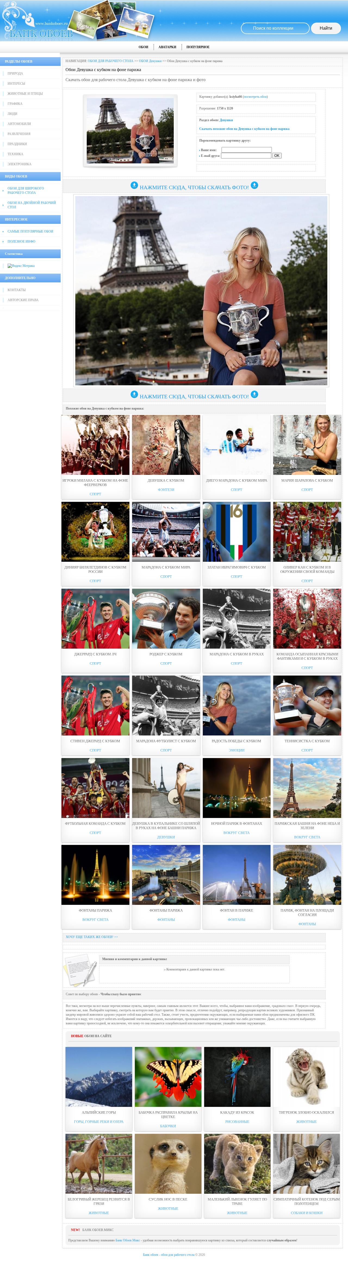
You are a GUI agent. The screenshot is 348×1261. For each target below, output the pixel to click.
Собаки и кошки (306, 1213)
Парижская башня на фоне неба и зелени (307, 826)
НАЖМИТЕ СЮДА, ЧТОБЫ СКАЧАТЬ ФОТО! (194, 187)
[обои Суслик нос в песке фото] (168, 1164)
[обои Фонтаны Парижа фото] (95, 875)
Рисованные (237, 1122)
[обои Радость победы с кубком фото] (237, 705)
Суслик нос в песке (168, 1199)
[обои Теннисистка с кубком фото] (307, 705)
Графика (15, 104)
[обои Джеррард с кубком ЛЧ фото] (95, 619)
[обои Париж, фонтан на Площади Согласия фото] (307, 875)
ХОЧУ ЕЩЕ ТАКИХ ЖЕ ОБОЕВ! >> (92, 937)
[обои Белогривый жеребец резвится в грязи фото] (99, 1164)
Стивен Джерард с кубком (95, 741)
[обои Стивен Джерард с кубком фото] (95, 705)
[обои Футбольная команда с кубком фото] (95, 788)
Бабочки (168, 1126)
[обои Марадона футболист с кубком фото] (166, 705)
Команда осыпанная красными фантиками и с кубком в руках (307, 656)
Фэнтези (166, 490)
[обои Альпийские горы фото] (99, 1077)
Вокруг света (236, 833)
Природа (15, 73)
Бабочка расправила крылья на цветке (168, 1114)
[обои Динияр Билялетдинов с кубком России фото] (95, 532)
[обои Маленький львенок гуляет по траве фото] (237, 1164)
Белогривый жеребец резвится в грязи (99, 1201)
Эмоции (236, 750)
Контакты (17, 290)
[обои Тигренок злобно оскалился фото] (306, 1077)
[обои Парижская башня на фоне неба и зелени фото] (307, 788)
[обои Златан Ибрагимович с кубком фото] (237, 532)
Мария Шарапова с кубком (307, 480)
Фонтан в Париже (236, 910)
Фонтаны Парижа (95, 910)
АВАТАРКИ (167, 47)
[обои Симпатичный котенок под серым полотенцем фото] (306, 1164)
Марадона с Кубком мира (166, 567)
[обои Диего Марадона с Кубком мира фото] (237, 445)
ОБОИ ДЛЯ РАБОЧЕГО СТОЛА (110, 61)
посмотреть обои (255, 97)
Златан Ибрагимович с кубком (236, 567)
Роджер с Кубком (166, 654)
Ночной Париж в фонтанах (236, 824)
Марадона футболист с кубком (166, 741)
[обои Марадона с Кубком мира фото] (166, 532)
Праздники (17, 144)
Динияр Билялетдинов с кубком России (95, 569)
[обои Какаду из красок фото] (237, 1077)
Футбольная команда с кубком (95, 824)
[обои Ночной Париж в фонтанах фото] (237, 788)
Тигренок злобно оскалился (306, 1112)
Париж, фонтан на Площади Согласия (307, 912)
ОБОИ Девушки (150, 61)
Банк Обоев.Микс (128, 1240)
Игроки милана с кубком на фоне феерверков (95, 482)
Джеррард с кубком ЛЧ (95, 654)
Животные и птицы (25, 94)
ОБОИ (143, 47)
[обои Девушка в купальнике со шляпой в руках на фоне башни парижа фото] (166, 788)
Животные (306, 1122)
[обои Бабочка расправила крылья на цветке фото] (168, 1077)
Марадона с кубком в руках (237, 654)
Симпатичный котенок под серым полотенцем (307, 1201)
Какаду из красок (237, 1112)
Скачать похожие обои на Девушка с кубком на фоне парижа (244, 129)
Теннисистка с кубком (307, 741)
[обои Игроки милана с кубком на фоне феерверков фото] (95, 445)
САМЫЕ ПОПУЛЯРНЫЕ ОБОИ (30, 231)
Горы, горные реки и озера (98, 1122)
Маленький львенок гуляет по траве (237, 1201)
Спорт (95, 494)
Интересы (16, 84)
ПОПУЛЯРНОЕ (198, 47)
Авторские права (23, 300)
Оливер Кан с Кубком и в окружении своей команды (307, 569)
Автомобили (19, 124)
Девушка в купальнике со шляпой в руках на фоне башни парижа (166, 826)
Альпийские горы (99, 1112)
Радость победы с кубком (236, 741)
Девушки (226, 120)
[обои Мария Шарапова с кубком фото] (307, 445)
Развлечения (19, 134)
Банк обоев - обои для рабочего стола (168, 1255)
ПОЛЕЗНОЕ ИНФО (21, 241)
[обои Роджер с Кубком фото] (166, 619)
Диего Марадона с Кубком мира (236, 480)
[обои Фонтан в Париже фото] (237, 875)
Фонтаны (166, 920)
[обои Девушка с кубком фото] (166, 445)
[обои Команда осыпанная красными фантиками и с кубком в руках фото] (307, 619)
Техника (15, 154)
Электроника (20, 164)
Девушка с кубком (166, 480)
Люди (12, 114)
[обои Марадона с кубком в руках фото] (237, 619)
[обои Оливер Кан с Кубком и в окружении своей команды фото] (307, 532)
